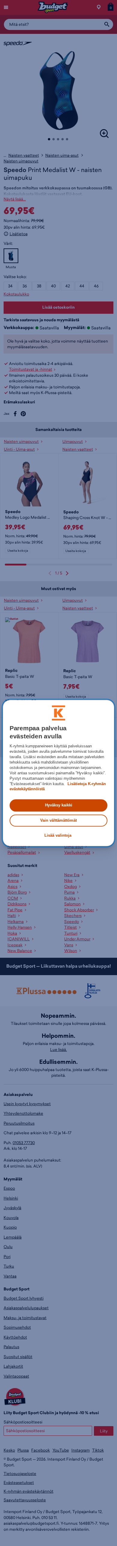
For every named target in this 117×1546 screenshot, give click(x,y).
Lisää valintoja (57, 835)
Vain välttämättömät (58, 820)
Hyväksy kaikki (58, 805)
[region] (58, 773)
